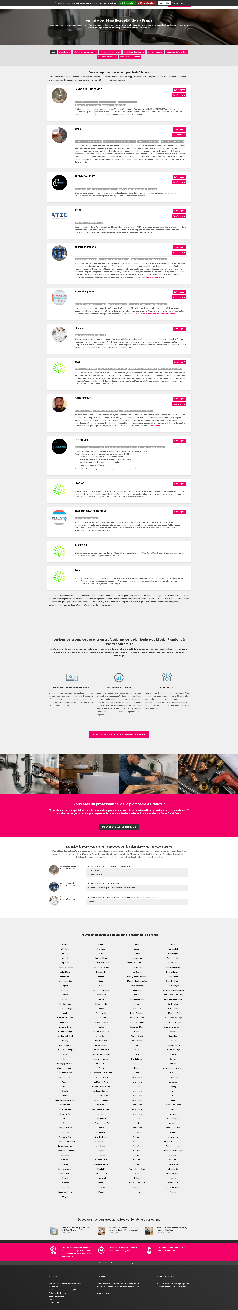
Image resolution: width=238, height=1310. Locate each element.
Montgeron (137, 972)
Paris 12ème (137, 1087)
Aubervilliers (65, 977)
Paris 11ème (137, 1082)
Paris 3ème (137, 1137)
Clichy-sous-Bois (65, 1128)
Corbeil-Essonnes (65, 1146)
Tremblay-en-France (173, 1105)
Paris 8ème (137, 1160)
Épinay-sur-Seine (65, 1192)
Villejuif (173, 1132)
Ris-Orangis (173, 954)
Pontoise (137, 1187)
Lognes (101, 1151)
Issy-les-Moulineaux (101, 1032)
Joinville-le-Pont (101, 1041)
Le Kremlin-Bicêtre (101, 1077)
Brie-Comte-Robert (65, 1036)
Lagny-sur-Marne (101, 1059)
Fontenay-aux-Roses (101, 963)
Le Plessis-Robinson (101, 1091)
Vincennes (173, 1178)
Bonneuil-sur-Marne (65, 1018)
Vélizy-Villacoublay (173, 1119)
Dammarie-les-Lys (65, 1169)
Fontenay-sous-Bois (101, 967)
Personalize (164, 3)
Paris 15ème (137, 1100)
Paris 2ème (137, 1132)
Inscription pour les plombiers (119, 826)
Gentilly (101, 999)
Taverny (173, 1087)
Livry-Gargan (101, 1146)
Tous (53, 52)
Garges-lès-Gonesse (101, 990)
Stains (173, 1073)
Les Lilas (101, 1114)
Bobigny (65, 999)
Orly (137, 1045)
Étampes (101, 949)
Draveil (65, 1178)
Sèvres (173, 1064)
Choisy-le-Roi (65, 1114)
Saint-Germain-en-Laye (173, 999)
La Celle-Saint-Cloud (101, 1050)
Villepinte (173, 1160)
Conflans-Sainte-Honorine (65, 1142)
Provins (137, 1192)
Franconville (101, 972)
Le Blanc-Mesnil (101, 1064)
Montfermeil (137, 967)
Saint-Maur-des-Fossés (173, 1013)
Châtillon (65, 1082)
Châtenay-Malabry (65, 1077)
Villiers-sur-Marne (173, 1174)
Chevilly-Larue (65, 1105)
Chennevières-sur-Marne (65, 1100)
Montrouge (137, 995)
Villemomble (173, 1137)
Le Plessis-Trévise (101, 1096)
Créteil (65, 1164)
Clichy (65, 1123)
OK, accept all (128, 3)
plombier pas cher (155, 52)
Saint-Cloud (173, 977)
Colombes (65, 1132)
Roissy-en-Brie (173, 958)
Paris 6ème (137, 1151)
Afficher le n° (180, 95)
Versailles (173, 1123)
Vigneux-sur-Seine (173, 1128)
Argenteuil (65, 963)
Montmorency (137, 986)
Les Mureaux (101, 1119)
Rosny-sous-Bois (173, 967)
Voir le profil (180, 90)
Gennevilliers (101, 995)
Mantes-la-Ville (101, 1178)
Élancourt (65, 1187)
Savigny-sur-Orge (173, 1050)
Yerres (173, 1192)
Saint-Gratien (173, 1004)
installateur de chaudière (134, 52)
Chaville (65, 1091)
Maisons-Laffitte (101, 1164)
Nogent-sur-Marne (137, 1027)
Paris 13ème (137, 1091)
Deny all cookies (147, 3)
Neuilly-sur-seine (137, 1022)
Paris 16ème (137, 1105)
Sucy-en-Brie (173, 1077)
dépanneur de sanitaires (110, 52)
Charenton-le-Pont (65, 1073)
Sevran (173, 1059)
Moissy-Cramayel (137, 958)
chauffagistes (153, 426)
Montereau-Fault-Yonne (137, 963)
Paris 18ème (137, 1114)
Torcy (173, 1096)
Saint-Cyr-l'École (172, 981)
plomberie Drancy (103, 1293)
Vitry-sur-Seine (173, 1187)
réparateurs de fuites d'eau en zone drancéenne (153, 314)
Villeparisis (173, 1155)
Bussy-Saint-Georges (65, 1050)
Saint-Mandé (173, 1009)
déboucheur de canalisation (85, 52)
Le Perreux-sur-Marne (101, 1087)
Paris (137, 1073)
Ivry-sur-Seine (101, 1036)
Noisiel (137, 1032)
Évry (101, 954)
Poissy (137, 1178)
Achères (65, 944)
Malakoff (101, 1169)
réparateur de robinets (107, 57)
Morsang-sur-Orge (137, 999)
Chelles (65, 1096)
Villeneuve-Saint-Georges (173, 1151)
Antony (65, 954)
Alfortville (65, 949)
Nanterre (137, 1004)
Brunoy (65, 1041)
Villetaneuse (173, 1164)
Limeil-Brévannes (101, 1142)
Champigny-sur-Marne (65, 1064)
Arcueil (65, 958)
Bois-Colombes (65, 1004)
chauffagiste (64, 52)
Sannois (173, 1032)
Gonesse (101, 1009)
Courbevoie (65, 1160)
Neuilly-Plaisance (137, 1013)
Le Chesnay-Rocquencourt (101, 1073)
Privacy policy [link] (177, 3)
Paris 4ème (137, 1142)
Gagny (101, 981)
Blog (50, 1299)
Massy (101, 1183)
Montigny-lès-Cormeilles (137, 981)
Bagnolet (65, 990)
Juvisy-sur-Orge (101, 1045)
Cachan (65, 1054)
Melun (137, 944)
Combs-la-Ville (65, 1137)
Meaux (101, 1192)
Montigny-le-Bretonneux (137, 977)
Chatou (65, 1087)
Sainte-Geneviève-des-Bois (173, 990)
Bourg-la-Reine (65, 1027)
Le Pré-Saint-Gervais (101, 1100)
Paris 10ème (137, 1077)
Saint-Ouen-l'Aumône (172, 1022)
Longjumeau (101, 1155)
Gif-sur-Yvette (101, 1004)
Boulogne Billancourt (65, 1022)
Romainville (173, 963)
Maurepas (101, 1187)
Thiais (172, 1091)
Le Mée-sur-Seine (101, 1082)
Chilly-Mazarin (65, 1109)
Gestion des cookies (56, 1296)
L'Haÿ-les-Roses (101, 1137)
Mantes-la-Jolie (101, 1174)
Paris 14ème (137, 1096)
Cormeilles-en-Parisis (65, 1151)
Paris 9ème (137, 1164)
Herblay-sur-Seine (101, 1022)
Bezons (65, 995)
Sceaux (173, 1054)
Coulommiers (65, 1155)
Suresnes (173, 1082)
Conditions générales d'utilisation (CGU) (63, 1290)
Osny (137, 1054)
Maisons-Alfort (101, 1160)
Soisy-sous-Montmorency (173, 1068)
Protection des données (57, 1293)
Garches (101, 986)
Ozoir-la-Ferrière (137, 1059)
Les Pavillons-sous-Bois (101, 1123)
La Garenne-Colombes (101, 1054)
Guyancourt (101, 1018)
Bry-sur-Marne (65, 1045)
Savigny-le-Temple (172, 1045)
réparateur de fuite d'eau (177, 52)
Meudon (137, 949)
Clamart (65, 1119)
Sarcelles (173, 1036)
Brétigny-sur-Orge (65, 1032)
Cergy (65, 1059)
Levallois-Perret (101, 1132)
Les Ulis (101, 1128)
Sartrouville (173, 1041)
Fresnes (101, 977)
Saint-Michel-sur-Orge (173, 1018)
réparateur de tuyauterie (130, 57)
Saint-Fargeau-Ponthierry (173, 995)
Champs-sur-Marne (65, 1068)
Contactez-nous (54, 1302)
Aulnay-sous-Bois (65, 981)
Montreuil (137, 990)
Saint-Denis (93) (172, 986)
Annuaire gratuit (54, 1284)
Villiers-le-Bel (173, 1169)
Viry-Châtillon (173, 1183)
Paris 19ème (137, 1119)
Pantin (137, 1068)
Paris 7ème (137, 1155)
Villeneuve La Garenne (173, 1142)
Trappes (173, 1100)
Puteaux (173, 944)
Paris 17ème (137, 1109)
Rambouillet (173, 949)
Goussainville (101, 1013)
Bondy (65, 1013)
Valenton (173, 1109)
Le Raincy (101, 1105)
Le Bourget (101, 1068)
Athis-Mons (65, 972)
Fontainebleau (101, 958)
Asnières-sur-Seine (65, 967)
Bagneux (65, 986)
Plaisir (137, 1174)
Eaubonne (65, 1183)
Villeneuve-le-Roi (172, 1146)
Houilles (101, 1027)
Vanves (173, 1114)
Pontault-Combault (137, 1183)
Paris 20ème (137, 1128)
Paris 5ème (137, 1146)
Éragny (65, 1197)
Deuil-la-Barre (65, 1174)
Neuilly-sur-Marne (137, 1018)
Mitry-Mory (137, 954)
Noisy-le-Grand (137, 1036)
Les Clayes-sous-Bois (101, 1109)
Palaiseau (137, 1064)
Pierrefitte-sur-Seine (137, 1169)
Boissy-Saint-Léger (65, 1009)
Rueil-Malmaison (173, 972)
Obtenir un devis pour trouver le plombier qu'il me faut (119, 734)
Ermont (101, 944)
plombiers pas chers (155, 277)
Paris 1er (137, 1123)
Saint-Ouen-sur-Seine (173, 1027)
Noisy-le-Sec (137, 1041)
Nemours (137, 1009)
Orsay (137, 1050)
